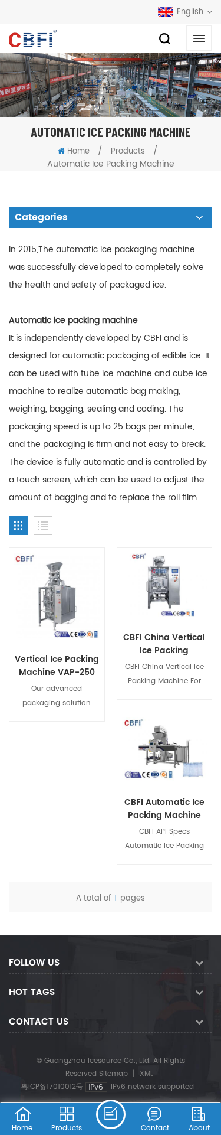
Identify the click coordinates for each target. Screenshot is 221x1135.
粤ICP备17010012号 (52, 1086)
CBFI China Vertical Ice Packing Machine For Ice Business (164, 644)
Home (78, 151)
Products (128, 151)
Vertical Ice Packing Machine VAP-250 (57, 666)
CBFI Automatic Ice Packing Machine (164, 809)
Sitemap (113, 1073)
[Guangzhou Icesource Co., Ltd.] (33, 38)
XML (146, 1073)
